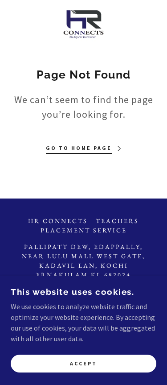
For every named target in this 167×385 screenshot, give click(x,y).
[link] (83, 25)
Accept (83, 363)
